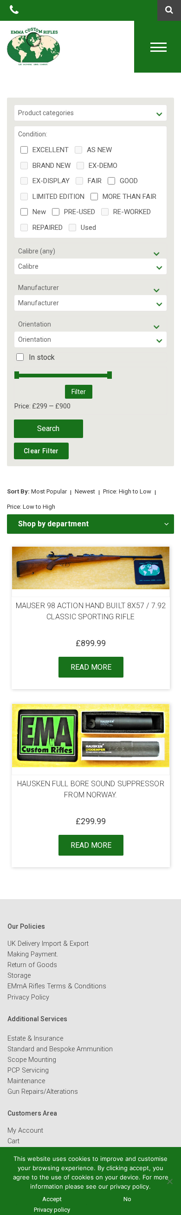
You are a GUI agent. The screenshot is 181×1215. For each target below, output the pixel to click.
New (39, 212)
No (127, 1199)
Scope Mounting (31, 1060)
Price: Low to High (31, 506)
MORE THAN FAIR (129, 196)
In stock (42, 357)
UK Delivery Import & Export (48, 944)
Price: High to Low (127, 491)
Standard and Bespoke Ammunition (60, 1049)
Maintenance (26, 1081)
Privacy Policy (28, 997)
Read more (91, 667)
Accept (52, 1199)
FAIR (95, 181)
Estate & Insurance (35, 1038)
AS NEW (99, 150)
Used (88, 227)
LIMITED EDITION (58, 196)
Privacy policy (52, 1209)
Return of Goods (32, 965)
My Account (25, 1131)
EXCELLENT (50, 150)
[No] (169, 1181)
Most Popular (49, 491)
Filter (78, 391)
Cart (13, 1141)
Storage (19, 976)
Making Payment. (32, 954)
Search (48, 428)
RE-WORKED (132, 212)
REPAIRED (47, 227)
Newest (85, 491)
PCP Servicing (28, 1070)
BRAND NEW (51, 165)
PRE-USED (79, 212)
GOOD (129, 181)
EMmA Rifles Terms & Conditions (56, 986)
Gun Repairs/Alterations (42, 1092)
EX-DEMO (103, 165)
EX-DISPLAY (51, 181)
